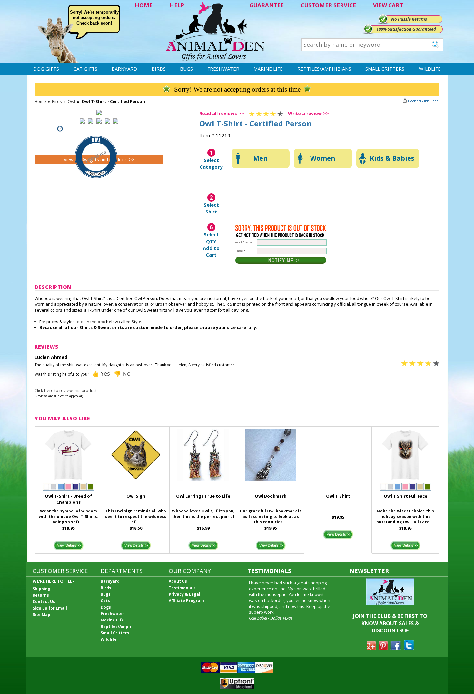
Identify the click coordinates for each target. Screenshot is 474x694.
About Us (178, 581)
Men (260, 158)
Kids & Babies (392, 158)
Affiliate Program (186, 600)
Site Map (41, 614)
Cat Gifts (85, 68)
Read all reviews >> (221, 113)
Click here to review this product (66, 390)
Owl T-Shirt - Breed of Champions (68, 499)
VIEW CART (388, 5)
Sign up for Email (50, 608)
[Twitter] (409, 648)
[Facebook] (396, 648)
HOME (144, 5)
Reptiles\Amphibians (324, 68)
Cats (105, 600)
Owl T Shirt (338, 496)
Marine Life (268, 68)
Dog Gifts (46, 68)
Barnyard (124, 68)
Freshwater (223, 68)
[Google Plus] (371, 648)
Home (40, 101)
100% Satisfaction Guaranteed (406, 29)
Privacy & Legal (184, 594)
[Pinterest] (383, 648)
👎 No (122, 373)
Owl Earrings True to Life (203, 496)
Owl (71, 101)
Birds (159, 68)
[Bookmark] (421, 101)
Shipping (41, 588)
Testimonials (182, 587)
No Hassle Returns (409, 19)
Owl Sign (135, 496)
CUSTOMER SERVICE (328, 5)
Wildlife (430, 68)
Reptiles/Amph (116, 626)
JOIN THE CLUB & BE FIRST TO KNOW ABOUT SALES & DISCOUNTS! (390, 623)
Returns (41, 595)
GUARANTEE (267, 5)
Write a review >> (308, 113)
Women (322, 158)
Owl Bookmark (270, 496)
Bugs (186, 68)
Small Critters (384, 68)
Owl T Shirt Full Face (405, 496)
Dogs (106, 607)
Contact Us (44, 601)
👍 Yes (101, 373)
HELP (177, 5)
